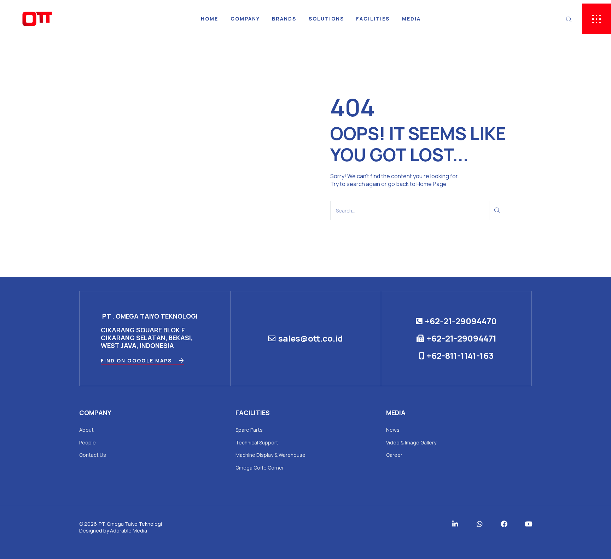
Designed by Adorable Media (113, 530)
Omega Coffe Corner (259, 467)
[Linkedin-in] (455, 523)
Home (209, 18)
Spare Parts (249, 429)
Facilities (373, 18)
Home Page (432, 184)
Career (394, 455)
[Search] (497, 210)
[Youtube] (528, 523)
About (86, 429)
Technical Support (256, 442)
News (393, 429)
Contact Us (92, 455)
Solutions (326, 18)
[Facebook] (504, 523)
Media (411, 18)
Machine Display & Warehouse (270, 455)
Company (245, 18)
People (87, 442)
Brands (284, 18)
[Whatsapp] (479, 523)
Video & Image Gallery (411, 442)
